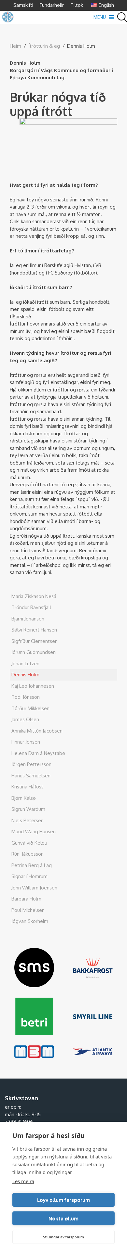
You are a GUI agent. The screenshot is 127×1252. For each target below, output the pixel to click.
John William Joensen (34, 888)
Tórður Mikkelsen (30, 708)
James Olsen (25, 719)
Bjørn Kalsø (23, 798)
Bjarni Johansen (27, 619)
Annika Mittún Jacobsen (37, 731)
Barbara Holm (26, 899)
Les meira (23, 1181)
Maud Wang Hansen (33, 831)
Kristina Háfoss (27, 787)
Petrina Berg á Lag (31, 865)
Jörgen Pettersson (31, 764)
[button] (99, 17)
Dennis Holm (25, 674)
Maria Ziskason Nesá (33, 596)
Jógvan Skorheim (29, 921)
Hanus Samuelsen (30, 776)
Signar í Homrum (29, 876)
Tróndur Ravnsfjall (31, 607)
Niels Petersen (27, 820)
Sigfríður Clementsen (34, 641)
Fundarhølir (52, 5)
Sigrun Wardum (28, 809)
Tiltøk (76, 5)
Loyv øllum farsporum (63, 1200)
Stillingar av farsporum (63, 1237)
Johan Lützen (25, 663)
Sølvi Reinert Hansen (34, 630)
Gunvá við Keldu (29, 843)
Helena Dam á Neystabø (38, 753)
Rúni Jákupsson (27, 854)
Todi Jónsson (25, 697)
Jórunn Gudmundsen (33, 652)
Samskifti (23, 5)
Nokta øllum (63, 1218)
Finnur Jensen (25, 742)
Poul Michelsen (28, 910)
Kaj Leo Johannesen (32, 686)
